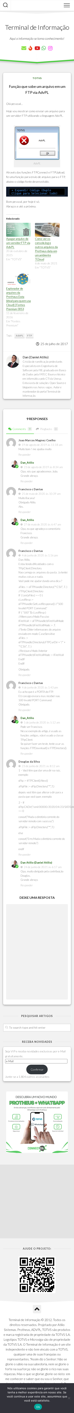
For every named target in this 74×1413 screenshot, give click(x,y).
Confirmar (37, 1069)
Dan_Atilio (27, 462)
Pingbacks (48, 429)
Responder (24, 454)
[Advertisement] (37, 1201)
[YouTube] (37, 48)
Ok (38, 1406)
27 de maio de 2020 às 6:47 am (42, 524)
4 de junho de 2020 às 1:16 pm (40, 555)
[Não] (69, 1398)
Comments (21, 429)
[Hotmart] (30, 48)
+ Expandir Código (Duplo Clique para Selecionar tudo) (35, 192)
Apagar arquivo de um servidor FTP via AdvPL (18, 243)
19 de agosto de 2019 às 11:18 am (42, 444)
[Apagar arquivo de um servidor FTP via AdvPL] (18, 230)
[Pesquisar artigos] (5, 5)
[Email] (23, 48)
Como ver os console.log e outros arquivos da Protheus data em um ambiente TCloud (46, 249)
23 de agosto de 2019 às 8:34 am (43, 467)
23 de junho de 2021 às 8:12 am (41, 766)
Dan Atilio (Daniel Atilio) (36, 862)
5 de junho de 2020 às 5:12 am (42, 722)
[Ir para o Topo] (37, 1309)
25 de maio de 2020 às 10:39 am (41, 493)
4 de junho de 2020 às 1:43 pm (40, 687)
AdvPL (19, 335)
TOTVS (37, 78)
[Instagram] (50, 48)
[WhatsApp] (43, 48)
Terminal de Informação (37, 27)
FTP (29, 335)
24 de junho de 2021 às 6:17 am (43, 867)
